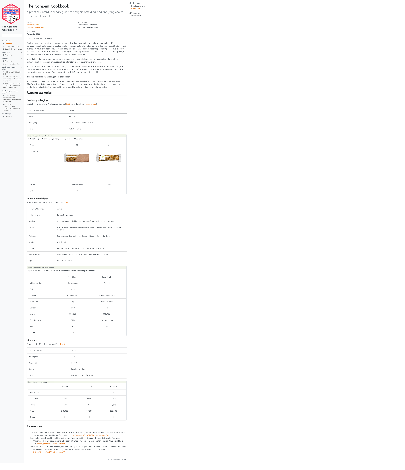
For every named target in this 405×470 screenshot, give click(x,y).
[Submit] (3, 36)
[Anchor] (54, 92)
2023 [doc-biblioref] (68, 104)
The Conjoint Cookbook (9, 28)
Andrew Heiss (32, 25)
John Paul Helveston (35, 27)
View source (135, 13)
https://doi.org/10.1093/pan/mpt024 (53, 444)
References (135, 9)
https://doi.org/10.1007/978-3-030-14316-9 (89, 435)
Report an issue (136, 15)
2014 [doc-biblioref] (67, 202)
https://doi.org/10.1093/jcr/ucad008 (49, 452)
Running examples (138, 6)
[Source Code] (16, 30)
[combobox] (12, 35)
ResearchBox (90, 104)
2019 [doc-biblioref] (62, 344)
